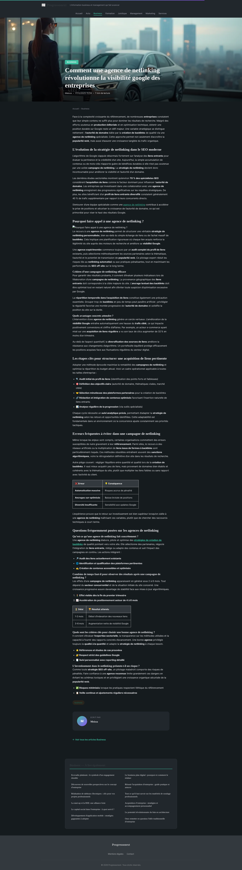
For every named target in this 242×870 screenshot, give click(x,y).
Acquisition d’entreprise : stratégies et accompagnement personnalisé (141, 804)
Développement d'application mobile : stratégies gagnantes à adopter (92, 817)
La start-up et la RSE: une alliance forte (88, 803)
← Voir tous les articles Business (89, 739)
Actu (88, 13)
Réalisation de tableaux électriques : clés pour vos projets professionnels (93, 795)
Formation (110, 13)
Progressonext (54, 5)
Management (136, 13)
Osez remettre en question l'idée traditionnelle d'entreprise (145, 820)
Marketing (150, 13)
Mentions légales (115, 854)
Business (98, 13)
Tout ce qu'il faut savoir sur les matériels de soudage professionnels (148, 795)
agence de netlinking (134, 204)
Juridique (122, 13)
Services (163, 13)
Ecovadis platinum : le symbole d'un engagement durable (92, 776)
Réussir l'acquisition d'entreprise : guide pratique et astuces (147, 785)
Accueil (78, 13)
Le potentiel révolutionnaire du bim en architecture (147, 812)
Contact (130, 854)
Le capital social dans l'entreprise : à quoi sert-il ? (92, 809)
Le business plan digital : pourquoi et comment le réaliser (146, 776)
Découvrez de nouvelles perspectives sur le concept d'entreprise (94, 785)
